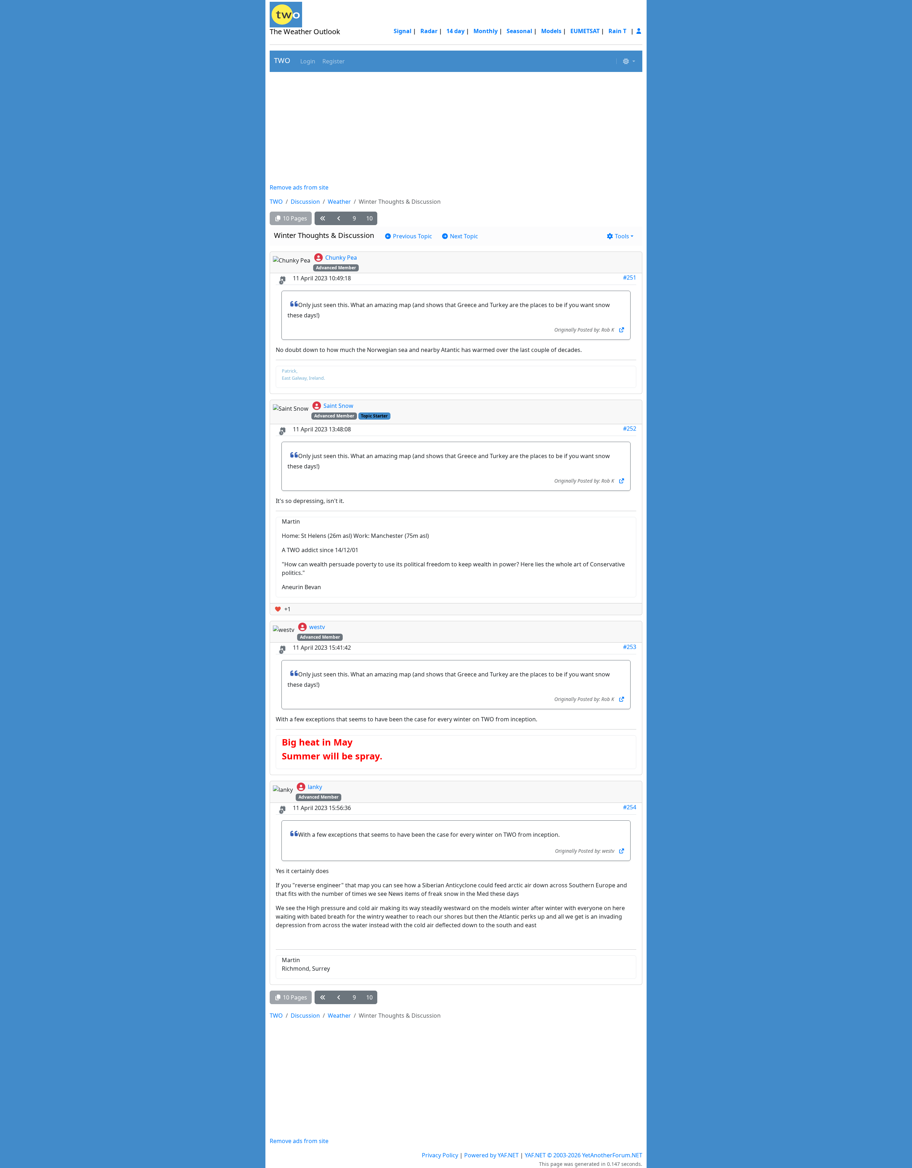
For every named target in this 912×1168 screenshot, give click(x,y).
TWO (282, 60)
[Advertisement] (456, 127)
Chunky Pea (341, 257)
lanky (315, 787)
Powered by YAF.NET (491, 1155)
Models (551, 31)
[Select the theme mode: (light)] (629, 61)
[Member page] (638, 31)
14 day (455, 31)
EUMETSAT (585, 31)
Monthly (485, 31)
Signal (402, 31)
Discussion (305, 202)
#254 (629, 807)
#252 (629, 428)
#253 (629, 647)
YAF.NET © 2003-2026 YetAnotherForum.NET (583, 1155)
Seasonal (519, 31)
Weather (339, 202)
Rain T (617, 31)
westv (317, 627)
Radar (428, 31)
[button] (307, 61)
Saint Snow (338, 406)
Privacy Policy (440, 1155)
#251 (629, 277)
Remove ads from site (299, 187)
